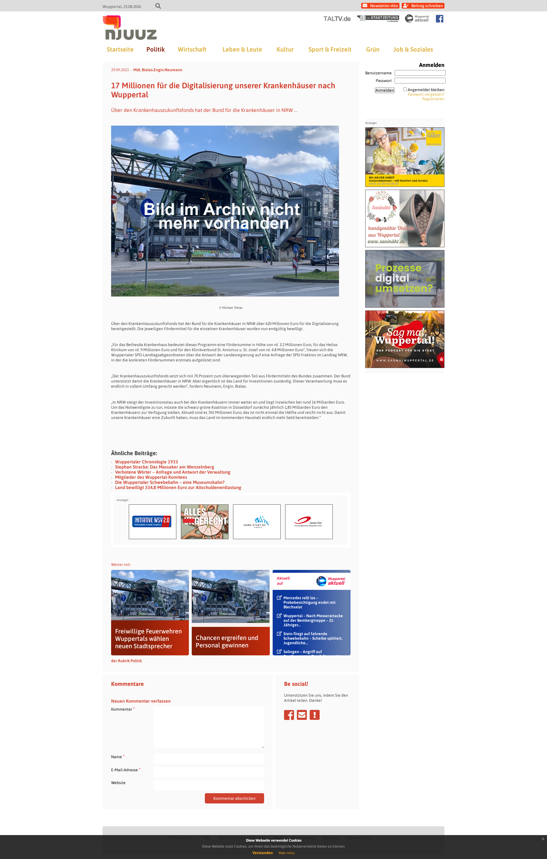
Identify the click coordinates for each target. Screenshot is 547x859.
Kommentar (123, 709)
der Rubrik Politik (126, 660)
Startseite (120, 49)
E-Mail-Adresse (125, 769)
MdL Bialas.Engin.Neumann (157, 70)
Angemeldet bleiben (426, 89)
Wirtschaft (192, 49)
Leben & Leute (242, 49)
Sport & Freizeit (330, 49)
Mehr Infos (287, 853)
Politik (155, 49)
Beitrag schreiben (427, 5)
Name (117, 756)
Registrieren (433, 99)
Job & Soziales (413, 49)
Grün (372, 49)
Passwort (384, 80)
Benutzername (378, 73)
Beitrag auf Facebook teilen (289, 715)
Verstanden (262, 852)
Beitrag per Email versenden (302, 715)
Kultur (285, 49)
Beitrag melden (315, 715)
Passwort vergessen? (426, 94)
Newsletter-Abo (384, 5)
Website (118, 782)
